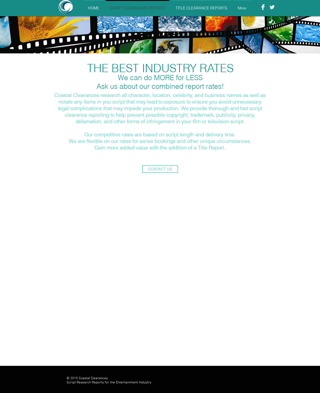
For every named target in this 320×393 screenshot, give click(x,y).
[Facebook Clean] (263, 7)
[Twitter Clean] (272, 7)
